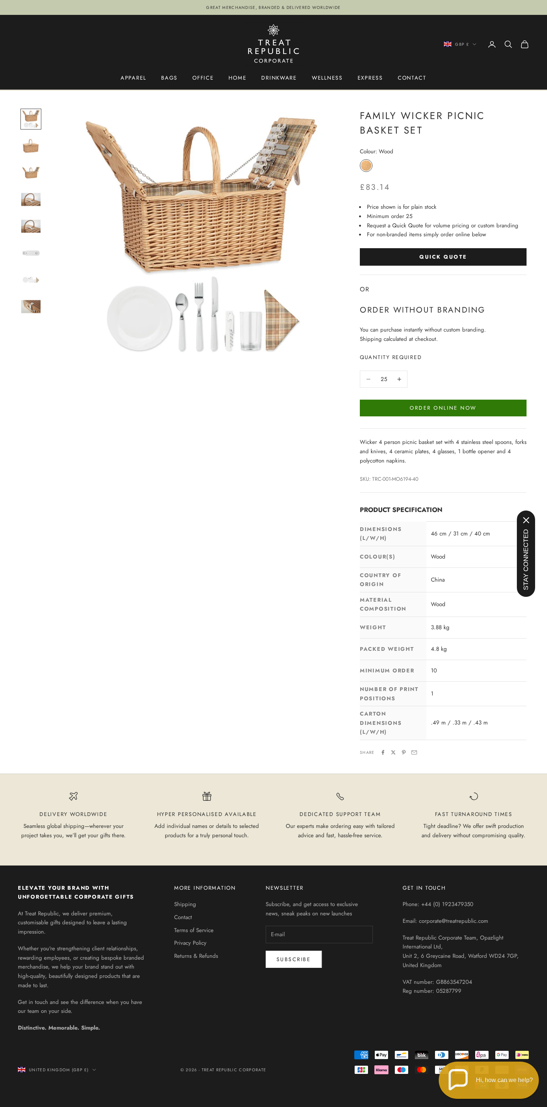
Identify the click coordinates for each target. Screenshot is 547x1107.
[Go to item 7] (30, 279)
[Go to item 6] (30, 253)
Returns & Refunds (196, 956)
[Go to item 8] (30, 306)
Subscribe (293, 959)
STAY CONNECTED (526, 559)
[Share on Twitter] (393, 752)
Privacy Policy (190, 943)
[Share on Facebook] (383, 752)
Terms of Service (194, 930)
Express (370, 77)
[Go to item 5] (30, 226)
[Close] (526, 520)
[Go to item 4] (30, 199)
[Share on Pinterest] (404, 752)
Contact (412, 77)
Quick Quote (443, 256)
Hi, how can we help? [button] (504, 1080)
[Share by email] (414, 752)
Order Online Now (443, 408)
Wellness (327, 77)
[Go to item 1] (30, 119)
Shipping (185, 904)
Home (237, 77)
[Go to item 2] (30, 145)
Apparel (133, 77)
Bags (169, 77)
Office (203, 77)
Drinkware (279, 77)
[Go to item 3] (30, 172)
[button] (489, 1080)
